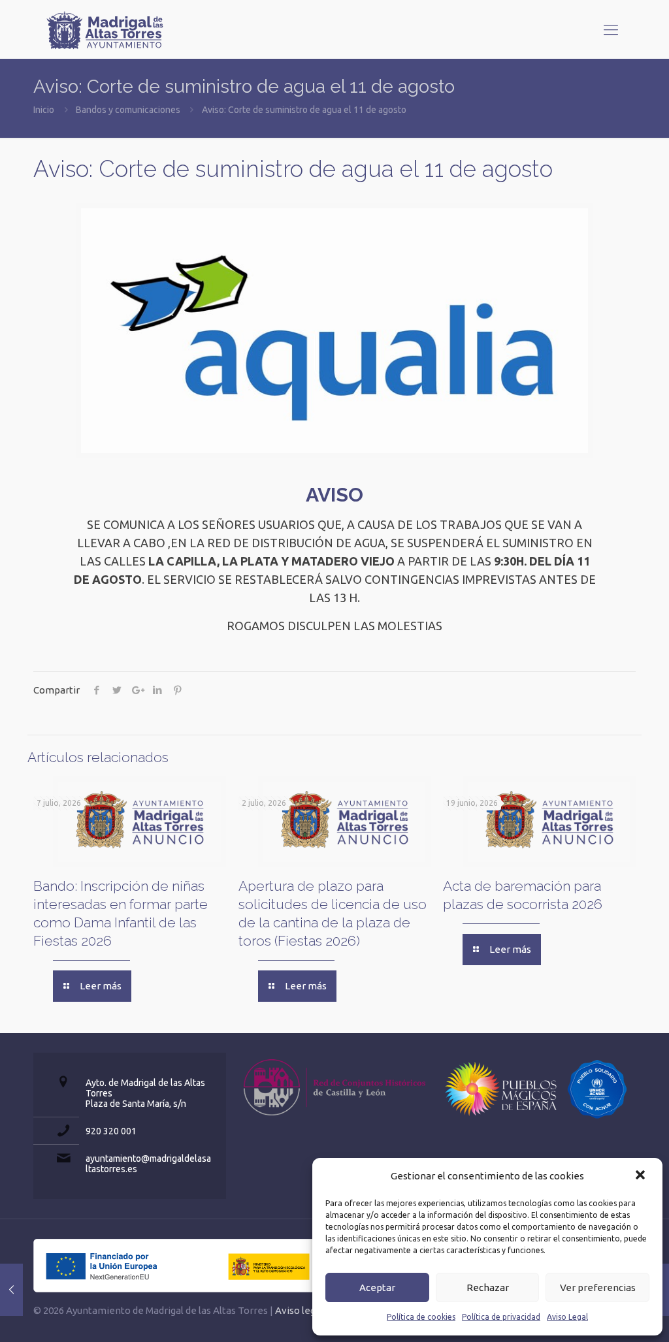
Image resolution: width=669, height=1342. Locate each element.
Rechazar (487, 1287)
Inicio (43, 109)
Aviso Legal (567, 1317)
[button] (641, 1176)
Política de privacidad (501, 1317)
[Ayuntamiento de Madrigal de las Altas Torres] (105, 29)
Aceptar (377, 1287)
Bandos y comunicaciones (128, 109)
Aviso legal (299, 1310)
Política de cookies (421, 1317)
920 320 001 (111, 1131)
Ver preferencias (598, 1287)
